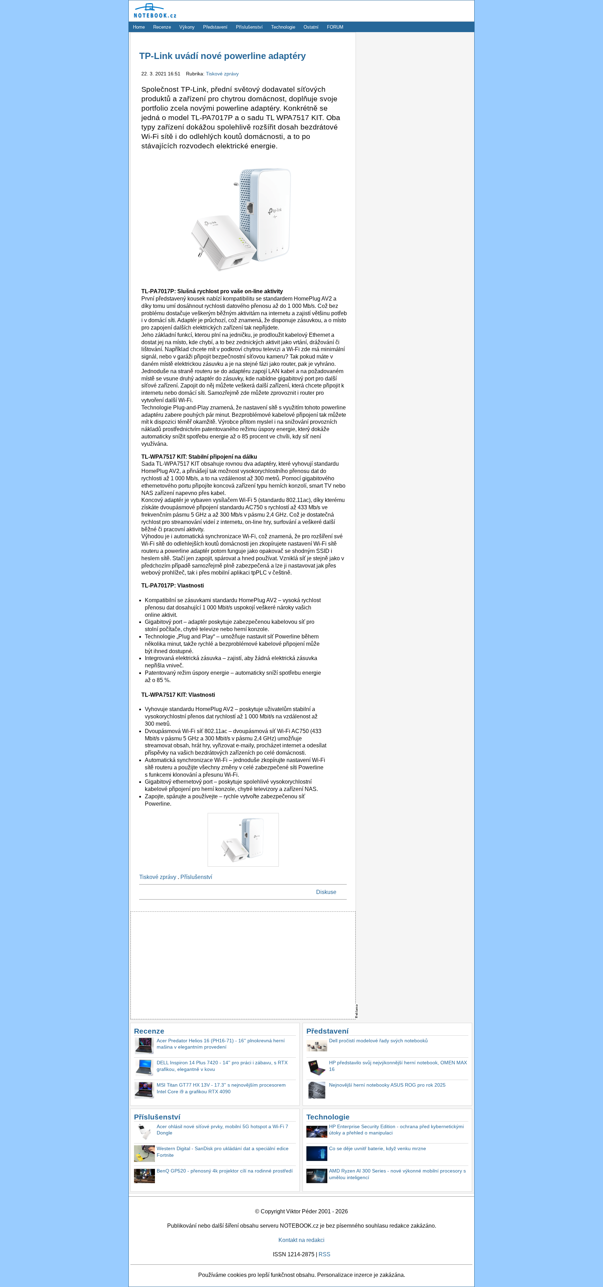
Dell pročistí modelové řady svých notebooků (378, 1040)
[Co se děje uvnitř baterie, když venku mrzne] (316, 1154)
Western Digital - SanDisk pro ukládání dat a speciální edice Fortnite (223, 1152)
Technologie (283, 27)
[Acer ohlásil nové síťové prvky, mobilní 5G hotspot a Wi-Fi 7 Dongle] (144, 1132)
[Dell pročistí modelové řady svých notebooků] (316, 1046)
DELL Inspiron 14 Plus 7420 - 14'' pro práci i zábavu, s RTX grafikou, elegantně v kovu (222, 1066)
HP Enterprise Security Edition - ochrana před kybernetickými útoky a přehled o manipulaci (396, 1130)
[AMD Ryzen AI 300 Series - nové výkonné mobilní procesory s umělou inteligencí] (316, 1177)
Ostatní (311, 27)
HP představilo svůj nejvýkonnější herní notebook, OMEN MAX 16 (398, 1066)
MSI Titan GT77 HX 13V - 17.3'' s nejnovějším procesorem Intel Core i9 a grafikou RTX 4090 (221, 1088)
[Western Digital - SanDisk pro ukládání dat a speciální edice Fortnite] (144, 1154)
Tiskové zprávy (222, 73)
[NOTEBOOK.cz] (154, 18)
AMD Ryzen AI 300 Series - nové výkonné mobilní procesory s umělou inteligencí (397, 1174)
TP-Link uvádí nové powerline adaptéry (222, 56)
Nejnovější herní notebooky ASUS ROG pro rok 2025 (387, 1085)
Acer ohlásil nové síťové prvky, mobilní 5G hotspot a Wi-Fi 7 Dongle (222, 1130)
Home (139, 27)
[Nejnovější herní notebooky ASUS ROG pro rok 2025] (316, 1091)
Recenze (162, 27)
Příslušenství (249, 27)
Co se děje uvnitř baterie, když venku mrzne (377, 1148)
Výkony (187, 27)
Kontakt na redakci (301, 1240)
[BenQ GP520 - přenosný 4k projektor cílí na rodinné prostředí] (144, 1177)
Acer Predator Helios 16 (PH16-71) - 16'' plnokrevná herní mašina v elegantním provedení (221, 1044)
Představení (215, 27)
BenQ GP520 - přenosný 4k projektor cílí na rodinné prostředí (225, 1171)
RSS (324, 1254)
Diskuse (326, 892)
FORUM (335, 27)
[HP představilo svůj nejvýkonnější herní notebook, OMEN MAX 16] (316, 1068)
